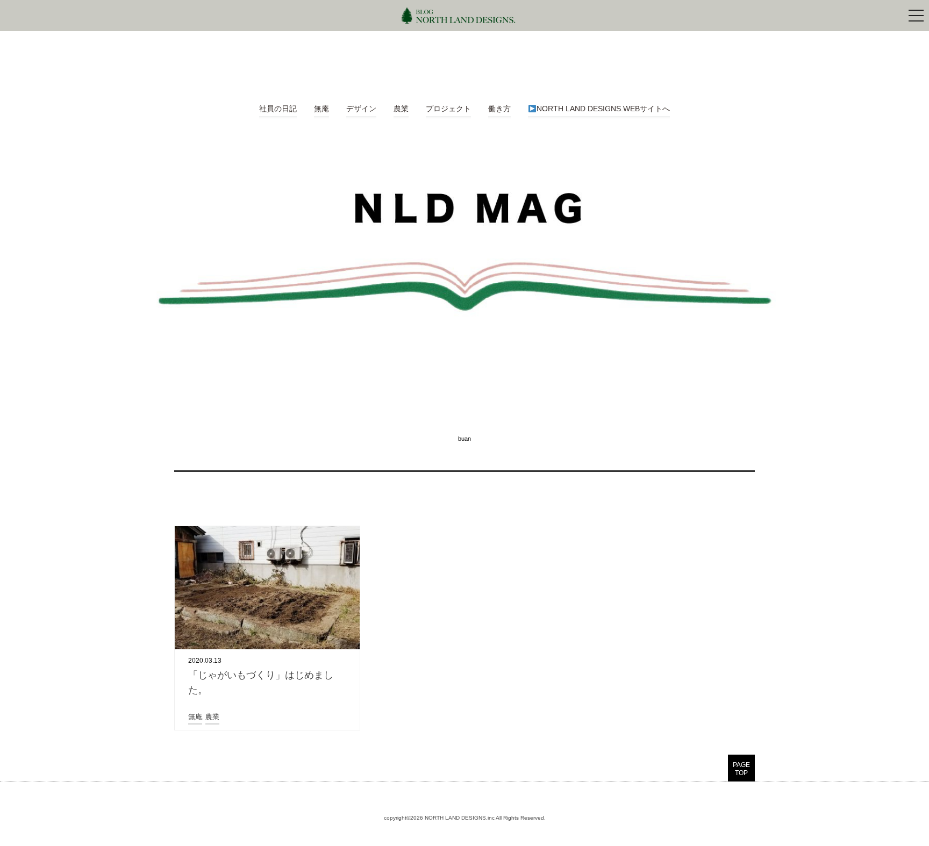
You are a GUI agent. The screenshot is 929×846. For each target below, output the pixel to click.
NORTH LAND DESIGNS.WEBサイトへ (603, 108)
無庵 (321, 108)
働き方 (499, 108)
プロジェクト (448, 108)
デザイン (361, 108)
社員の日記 (278, 108)
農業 (401, 108)
